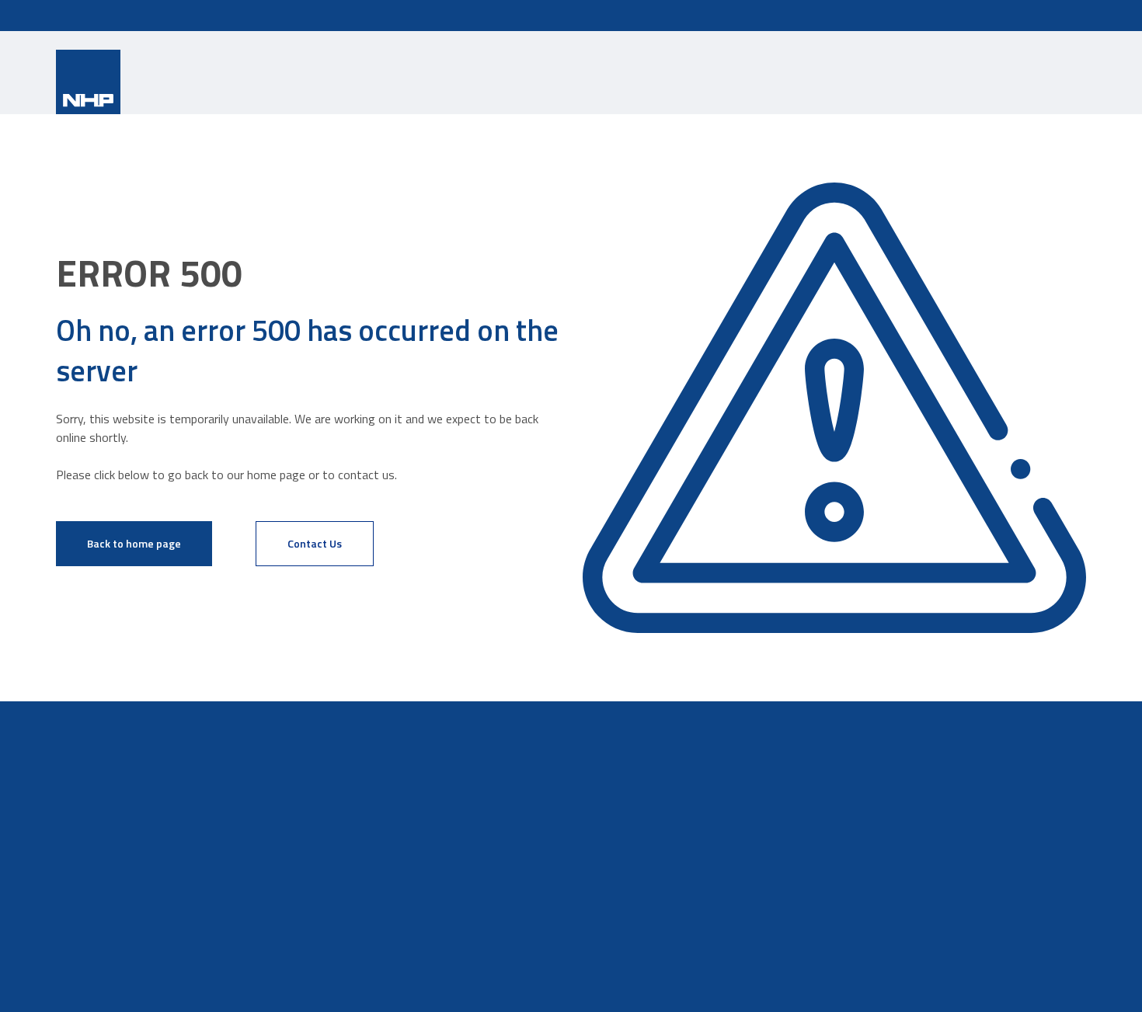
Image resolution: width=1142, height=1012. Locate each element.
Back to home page (134, 543)
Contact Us (314, 543)
